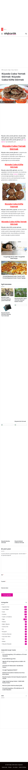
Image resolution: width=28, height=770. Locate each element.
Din (3, 629)
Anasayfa (5, 70)
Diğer (9, 70)
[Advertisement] (14, 14)
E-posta (3, 581)
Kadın (3, 611)
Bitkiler (4, 641)
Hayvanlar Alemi (6, 636)
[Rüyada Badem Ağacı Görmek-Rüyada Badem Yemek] (21, 292)
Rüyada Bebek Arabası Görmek (19, 541)
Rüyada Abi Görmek (20, 421)
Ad (2, 574)
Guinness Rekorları (6, 634)
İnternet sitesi (4, 588)
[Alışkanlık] (10, 33)
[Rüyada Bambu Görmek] (7, 482)
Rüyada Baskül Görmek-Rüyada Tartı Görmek (6, 314)
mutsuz (15, 174)
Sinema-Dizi (5, 626)
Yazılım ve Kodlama (7, 616)
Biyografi (4, 631)
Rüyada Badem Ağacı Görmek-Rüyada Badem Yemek (21, 300)
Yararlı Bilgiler (5, 609)
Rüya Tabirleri (15, 70)
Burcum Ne (6, 29)
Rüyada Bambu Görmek (5, 541)
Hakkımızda (4, 767)
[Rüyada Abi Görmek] (21, 362)
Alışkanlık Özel (5, 607)
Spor (3, 639)
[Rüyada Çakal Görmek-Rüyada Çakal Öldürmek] (7, 292)
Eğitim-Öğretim (6, 624)
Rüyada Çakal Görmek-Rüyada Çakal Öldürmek (6, 299)
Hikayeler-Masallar (6, 644)
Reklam (4, 621)
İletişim (10, 767)
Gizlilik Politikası (22, 767)
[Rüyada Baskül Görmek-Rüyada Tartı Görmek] (7, 307)
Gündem (4, 614)
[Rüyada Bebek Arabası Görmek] (21, 482)
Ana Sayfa (15, 767)
